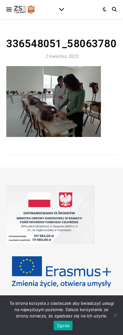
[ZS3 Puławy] (24, 9)
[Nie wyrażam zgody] (115, 315)
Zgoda (63, 325)
